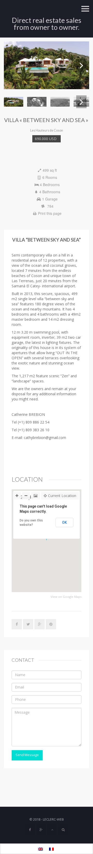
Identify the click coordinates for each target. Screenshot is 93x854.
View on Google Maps (66, 596)
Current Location (62, 495)
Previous (11, 65)
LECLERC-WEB (53, 819)
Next (81, 65)
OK (64, 522)
